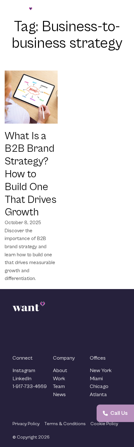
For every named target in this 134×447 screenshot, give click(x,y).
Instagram (23, 370)
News (59, 394)
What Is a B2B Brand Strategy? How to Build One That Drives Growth (30, 174)
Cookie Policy (104, 423)
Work (59, 379)
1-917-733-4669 (29, 386)
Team (59, 386)
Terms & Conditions (65, 423)
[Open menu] (116, 10)
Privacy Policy (26, 423)
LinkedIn (21, 379)
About (60, 370)
